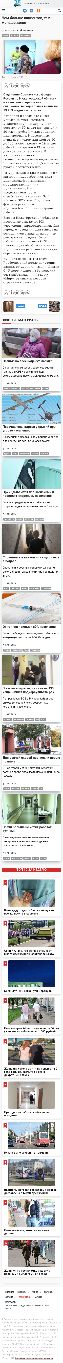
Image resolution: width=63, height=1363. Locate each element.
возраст (7, 719)
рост (43, 719)
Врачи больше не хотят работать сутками (28, 829)
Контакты (10, 1302)
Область (48, 1292)
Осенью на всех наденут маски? (27, 361)
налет (24, 588)
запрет (27, 858)
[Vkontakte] (6, 85)
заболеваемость (12, 388)
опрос (35, 858)
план (26, 650)
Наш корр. (28, 30)
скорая (34, 789)
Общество (24, 1297)
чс (41, 789)
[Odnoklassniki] (11, 85)
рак (37, 719)
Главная (9, 1292)
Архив (38, 1297)
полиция (39, 519)
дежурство (17, 858)
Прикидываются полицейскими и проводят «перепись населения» (28, 494)
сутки (43, 858)
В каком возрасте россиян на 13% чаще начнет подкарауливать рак (28, 690)
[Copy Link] (27, 85)
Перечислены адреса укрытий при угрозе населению (29, 428)
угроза (35, 454)
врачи (5, 36)
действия (15, 588)
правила (25, 789)
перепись (29, 519)
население (25, 36)
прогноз (30, 719)
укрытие (44, 454)
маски (25, 388)
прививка (35, 650)
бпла (15, 454)
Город (35, 1292)
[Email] (22, 85)
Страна (9, 1297)
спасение (46, 588)
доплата (14, 36)
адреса (7, 454)
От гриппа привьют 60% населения (29, 627)
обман (19, 519)
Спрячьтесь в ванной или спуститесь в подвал (31, 559)
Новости (21, 1292)
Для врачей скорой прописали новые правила (31, 759)
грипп (7, 650)
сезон (45, 388)
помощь (15, 789)
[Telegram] (16, 85)
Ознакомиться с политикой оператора (34, 1358)
